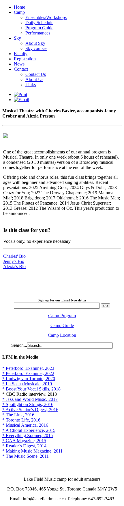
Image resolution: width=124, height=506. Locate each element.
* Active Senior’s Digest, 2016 (30, 409)
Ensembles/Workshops (46, 17)
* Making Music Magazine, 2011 (32, 451)
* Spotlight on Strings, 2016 (27, 404)
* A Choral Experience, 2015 (28, 430)
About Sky (35, 43)
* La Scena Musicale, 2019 (27, 383)
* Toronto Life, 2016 (21, 420)
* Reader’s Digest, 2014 (24, 445)
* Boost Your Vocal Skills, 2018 (31, 388)
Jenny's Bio (13, 261)
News (19, 63)
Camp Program (62, 315)
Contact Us (35, 74)
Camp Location (62, 335)
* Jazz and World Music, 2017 (30, 399)
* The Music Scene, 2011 (25, 456)
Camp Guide (62, 325)
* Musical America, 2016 (25, 425)
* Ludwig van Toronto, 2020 (28, 378)
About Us (34, 79)
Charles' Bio (14, 256)
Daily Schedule (39, 22)
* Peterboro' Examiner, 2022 (28, 373)
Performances (37, 32)
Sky (17, 38)
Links (30, 84)
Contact (21, 69)
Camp (19, 12)
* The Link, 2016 (18, 414)
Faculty (20, 53)
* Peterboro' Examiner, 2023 (28, 368)
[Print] (20, 94)
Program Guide (39, 27)
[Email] (21, 99)
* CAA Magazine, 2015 (24, 440)
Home (19, 7)
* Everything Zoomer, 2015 (27, 435)
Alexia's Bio (14, 266)
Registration (25, 58)
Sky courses (36, 48)
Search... (19, 345)
